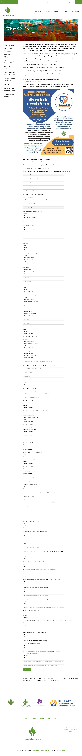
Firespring (64, 750)
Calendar (41, 2)
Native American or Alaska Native (31, 259)
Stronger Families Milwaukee (9, 80)
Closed (25, 615)
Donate (78, 2)
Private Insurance (27, 655)
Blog (49, 718)
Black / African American (29, 215)
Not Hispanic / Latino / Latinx (30, 229)
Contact (71, 731)
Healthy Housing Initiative (9, 95)
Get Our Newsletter (53, 2)
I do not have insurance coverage (30, 657)
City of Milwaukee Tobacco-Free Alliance (10, 74)
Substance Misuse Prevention (9, 50)
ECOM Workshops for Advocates (11, 56)
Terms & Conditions (44, 750)
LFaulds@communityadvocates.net (33, 81)
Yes (24, 382)
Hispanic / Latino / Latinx (29, 227)
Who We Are (38, 11)
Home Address (26, 496)
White (25, 213)
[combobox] (9, 2)
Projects (34, 718)
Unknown (26, 617)
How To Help (64, 11)
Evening (25, 528)
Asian (25, 220)
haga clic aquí (65, 171)
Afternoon (26, 525)
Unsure (25, 576)
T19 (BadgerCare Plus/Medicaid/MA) (31, 653)
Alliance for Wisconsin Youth (11, 68)
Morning (26, 523)
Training (46, 2)
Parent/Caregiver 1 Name (28, 391)
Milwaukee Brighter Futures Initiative (10, 62)
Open (25, 613)
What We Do (47, 11)
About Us (27, 718)
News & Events (75, 11)
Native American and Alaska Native (31, 217)
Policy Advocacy (9, 45)
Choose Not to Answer (28, 222)
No (25, 384)
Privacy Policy (35, 750)
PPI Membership (63, 2)
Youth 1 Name (26, 197)
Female (25, 247)
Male (25, 245)
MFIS (5, 84)
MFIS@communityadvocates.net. (32, 76)
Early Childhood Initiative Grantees (10, 89)
